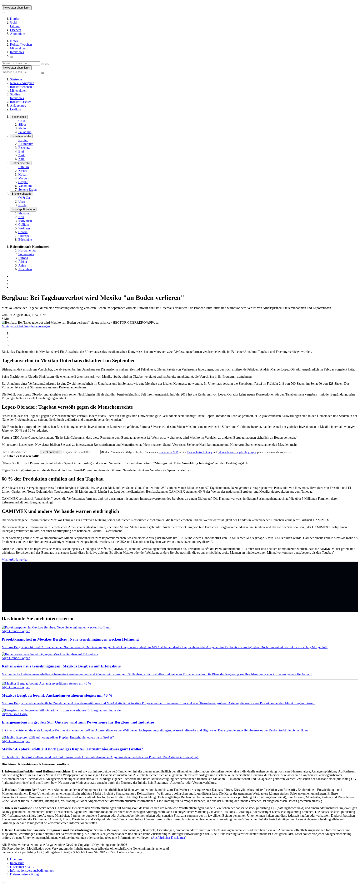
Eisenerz (15, 30)
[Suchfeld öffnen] (11, 57)
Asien (22, 265)
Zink (21, 155)
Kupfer (14, 18)
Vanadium (25, 186)
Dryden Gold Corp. (15, 714)
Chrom (23, 232)
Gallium (23, 224)
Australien (25, 269)
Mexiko (7, 559)
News (14, 41)
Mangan (23, 178)
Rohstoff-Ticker (20, 102)
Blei (21, 151)
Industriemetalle (21, 136)
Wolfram (24, 228)
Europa (23, 258)
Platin (22, 128)
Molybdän (25, 221)
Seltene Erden (27, 189)
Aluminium (17, 33)
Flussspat (24, 236)
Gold (13, 22)
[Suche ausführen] (47, 64)
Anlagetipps (18, 105)
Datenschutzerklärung (199, 452)
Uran (21, 201)
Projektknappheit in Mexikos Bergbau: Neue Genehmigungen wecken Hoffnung (70, 639)
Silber (22, 124)
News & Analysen (22, 83)
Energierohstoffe (21, 193)
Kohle (22, 205)
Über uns (16, 859)
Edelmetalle (19, 116)
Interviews (17, 52)
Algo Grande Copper (16, 631)
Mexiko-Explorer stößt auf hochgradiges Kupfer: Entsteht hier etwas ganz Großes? (72, 749)
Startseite (16, 79)
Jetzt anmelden (51, 452)
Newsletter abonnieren (16, 7)
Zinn (21, 159)
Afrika (22, 261)
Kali (21, 217)
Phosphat (24, 213)
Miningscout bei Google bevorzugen (26, 326)
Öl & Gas (24, 197)
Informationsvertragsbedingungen (237, 452)
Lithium (15, 26)
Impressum (17, 863)
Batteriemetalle (21, 163)
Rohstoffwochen (21, 44)
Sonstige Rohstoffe (23, 209)
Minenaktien (18, 48)
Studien (15, 94)
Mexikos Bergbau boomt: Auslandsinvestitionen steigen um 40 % (57, 695)
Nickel (22, 171)
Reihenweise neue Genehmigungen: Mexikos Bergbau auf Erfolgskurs (61, 666)
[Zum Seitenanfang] (3, 882)
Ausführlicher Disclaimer (168, 837)
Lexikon (15, 109)
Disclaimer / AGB (168, 452)
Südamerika (26, 254)
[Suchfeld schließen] (42, 64)
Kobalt (22, 174)
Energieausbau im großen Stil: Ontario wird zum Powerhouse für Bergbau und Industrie (78, 722)
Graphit (23, 182)
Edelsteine (25, 239)
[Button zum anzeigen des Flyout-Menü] (3, 4)
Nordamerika (27, 250)
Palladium (24, 132)
